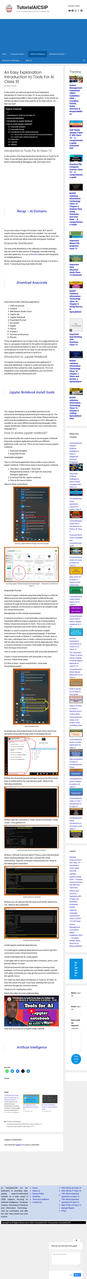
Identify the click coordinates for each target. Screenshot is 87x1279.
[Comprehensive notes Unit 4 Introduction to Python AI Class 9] (13, 1103)
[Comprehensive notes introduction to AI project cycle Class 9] (76, 837)
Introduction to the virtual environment (24, 132)
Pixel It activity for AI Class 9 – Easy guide (75, 691)
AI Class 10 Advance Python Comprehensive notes (49, 1107)
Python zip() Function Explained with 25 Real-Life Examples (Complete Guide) (75, 899)
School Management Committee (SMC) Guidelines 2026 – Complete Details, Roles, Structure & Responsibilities (76, 935)
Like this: (14, 142)
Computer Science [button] (17, 54)
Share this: (15, 139)
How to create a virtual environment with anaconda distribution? (33, 134)
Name (76, 994)
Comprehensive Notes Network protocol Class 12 (24, 1124)
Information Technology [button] (10, 60)
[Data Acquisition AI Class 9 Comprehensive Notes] (76, 775)
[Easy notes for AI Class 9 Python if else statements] (76, 593)
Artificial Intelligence (37, 54)
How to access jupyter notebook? (19, 124)
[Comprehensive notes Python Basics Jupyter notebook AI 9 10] (76, 635)
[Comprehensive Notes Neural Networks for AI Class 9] (76, 686)
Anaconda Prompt (17, 129)
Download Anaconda (32, 283)
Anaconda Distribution (15, 118)
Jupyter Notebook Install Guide (31, 392)
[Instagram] (75, 10)
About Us (29, 60)
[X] (78, 10)
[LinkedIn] (81, 10)
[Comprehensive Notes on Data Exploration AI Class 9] (76, 756)
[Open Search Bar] (84, 60)
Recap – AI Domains (32, 211)
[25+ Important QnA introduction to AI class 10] (31, 1099)
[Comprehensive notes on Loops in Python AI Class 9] (76, 574)
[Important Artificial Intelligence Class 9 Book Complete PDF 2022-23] (76, 495)
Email (76, 1007)
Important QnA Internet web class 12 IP (20, 1126)
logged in (19, 1145)
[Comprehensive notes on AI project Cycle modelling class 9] (76, 736)
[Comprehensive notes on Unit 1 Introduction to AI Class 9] (76, 815)
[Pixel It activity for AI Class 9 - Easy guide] (76, 703)
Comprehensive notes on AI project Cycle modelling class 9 (75, 722)
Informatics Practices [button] (56, 54)
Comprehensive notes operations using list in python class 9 (75, 503)
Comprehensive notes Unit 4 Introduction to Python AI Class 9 (75, 526)
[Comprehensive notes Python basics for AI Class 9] (76, 613)
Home (4, 54)
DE (36, 254)
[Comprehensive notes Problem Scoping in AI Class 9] (76, 795)
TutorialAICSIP (32, 7)
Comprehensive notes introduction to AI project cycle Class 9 (75, 823)
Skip (70, 1274)
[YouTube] (69, 10)
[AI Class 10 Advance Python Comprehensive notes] (50, 1099)
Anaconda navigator (18, 127)
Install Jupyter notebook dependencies (26, 137)
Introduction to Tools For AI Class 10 (21, 115)
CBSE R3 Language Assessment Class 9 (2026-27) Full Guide (75, 915)
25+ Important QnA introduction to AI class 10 (30, 1107)
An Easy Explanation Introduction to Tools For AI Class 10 (75, 643)
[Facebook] (72, 10)
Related (14, 145)
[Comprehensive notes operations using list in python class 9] (76, 518)
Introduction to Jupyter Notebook (19, 121)
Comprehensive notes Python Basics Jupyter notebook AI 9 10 (75, 621)
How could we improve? (75, 1024)
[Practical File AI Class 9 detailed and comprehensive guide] (76, 554)
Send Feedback (76, 1059)
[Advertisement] (43, 35)
